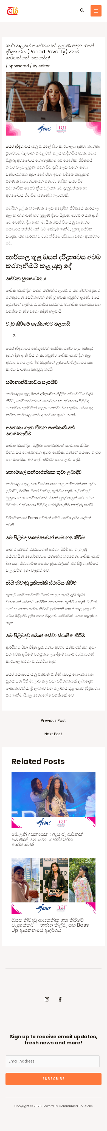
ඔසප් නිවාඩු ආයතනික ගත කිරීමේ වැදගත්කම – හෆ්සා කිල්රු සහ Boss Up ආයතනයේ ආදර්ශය (50, 925)
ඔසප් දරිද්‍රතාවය (18, 146)
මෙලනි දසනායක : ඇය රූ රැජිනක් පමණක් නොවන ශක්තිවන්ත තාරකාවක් (47, 839)
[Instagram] (46, 999)
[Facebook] (60, 999)
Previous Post (53, 720)
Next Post (53, 734)
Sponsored (19, 66)
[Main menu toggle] (96, 10)
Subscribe (54, 1079)
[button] (82, 11)
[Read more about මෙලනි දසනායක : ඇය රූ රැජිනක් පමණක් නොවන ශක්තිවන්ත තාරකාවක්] (54, 799)
